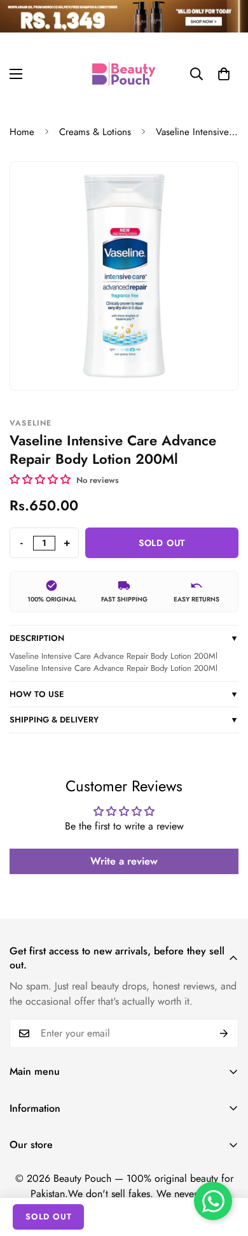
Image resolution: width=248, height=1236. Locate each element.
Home (22, 132)
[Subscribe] (224, 1033)
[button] (223, 74)
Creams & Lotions (95, 132)
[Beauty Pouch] (124, 73)
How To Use (124, 694)
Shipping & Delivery (124, 720)
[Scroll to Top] (225, 1168)
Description (124, 638)
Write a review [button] (124, 861)
